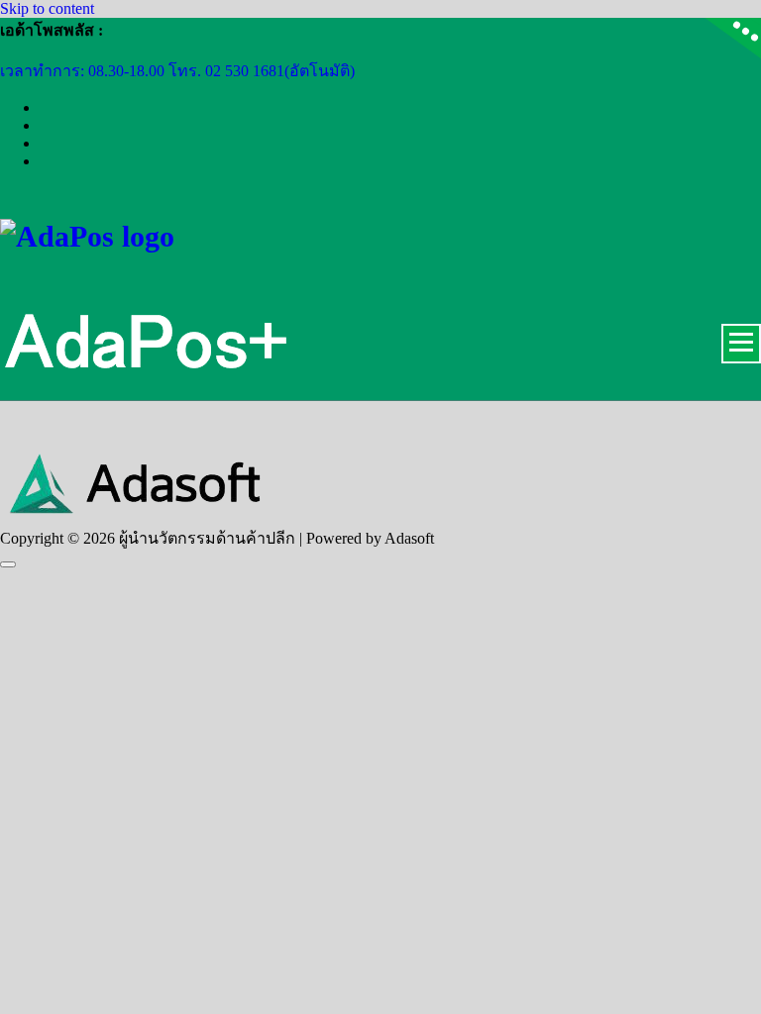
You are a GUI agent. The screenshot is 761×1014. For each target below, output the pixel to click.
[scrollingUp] (8, 564)
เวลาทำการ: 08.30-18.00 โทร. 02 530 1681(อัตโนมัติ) (177, 70)
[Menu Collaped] (741, 343)
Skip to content (47, 8)
